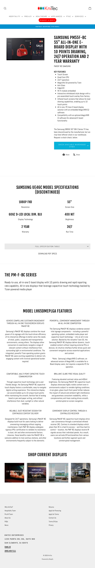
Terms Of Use (53, 521)
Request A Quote (47, 20)
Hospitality (15, 16)
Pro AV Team (9, 514)
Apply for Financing (55, 510)
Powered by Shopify (47, 559)
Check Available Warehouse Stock (72, 146)
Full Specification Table (47, 246)
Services (79, 16)
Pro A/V (28, 16)
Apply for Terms (54, 514)
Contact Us (52, 518)
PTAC (68, 16)
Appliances (57, 16)
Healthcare (42, 16)
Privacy (51, 525)
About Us (8, 518)
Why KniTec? (9, 507)
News (6, 525)
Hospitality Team (10, 510)
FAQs (6, 521)
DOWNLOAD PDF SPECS (47, 253)
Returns (51, 507)
